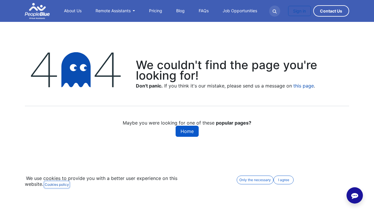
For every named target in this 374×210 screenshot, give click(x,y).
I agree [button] (283, 180)
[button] (274, 11)
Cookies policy (57, 184)
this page (303, 86)
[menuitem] (73, 11)
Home (187, 131)
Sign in (299, 10)
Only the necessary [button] (255, 180)
